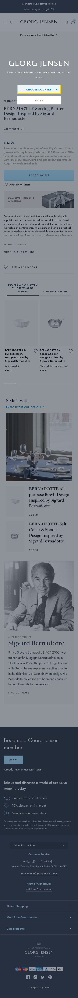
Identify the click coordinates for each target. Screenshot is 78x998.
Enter (39, 100)
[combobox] (39, 89)
